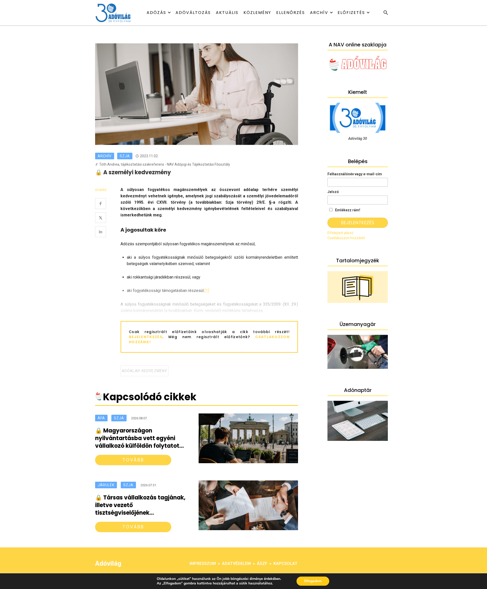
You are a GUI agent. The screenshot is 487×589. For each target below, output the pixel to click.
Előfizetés (351, 12)
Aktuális (227, 12)
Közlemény (257, 12)
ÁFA (101, 418)
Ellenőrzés (290, 12)
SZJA (125, 156)
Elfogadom (313, 581)
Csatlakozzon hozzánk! (346, 238)
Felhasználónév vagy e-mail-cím (354, 174)
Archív (319, 12)
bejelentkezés (145, 336)
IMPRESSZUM (202, 563)
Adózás (156, 12)
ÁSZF (262, 563)
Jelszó (333, 192)
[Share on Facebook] (100, 203)
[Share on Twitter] (100, 217)
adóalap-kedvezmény (144, 371)
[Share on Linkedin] (100, 231)
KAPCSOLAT (285, 563)
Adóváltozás (193, 12)
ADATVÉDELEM (236, 563)
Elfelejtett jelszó (340, 233)
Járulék (106, 485)
